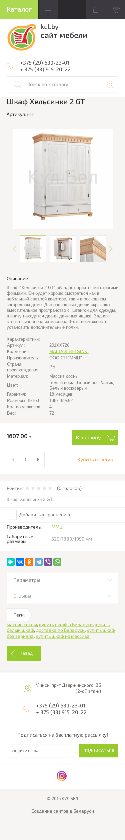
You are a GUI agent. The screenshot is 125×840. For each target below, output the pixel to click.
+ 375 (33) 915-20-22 (45, 69)
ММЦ (57, 527)
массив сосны (22, 625)
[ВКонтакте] (20, 562)
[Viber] (48, 562)
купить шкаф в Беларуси (66, 625)
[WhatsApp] (57, 562)
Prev (14, 249)
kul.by (50, 27)
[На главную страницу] (21, 38)
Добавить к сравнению (44, 515)
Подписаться (98, 750)
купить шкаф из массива (63, 636)
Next (111, 249)
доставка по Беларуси (60, 630)
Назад (26, 653)
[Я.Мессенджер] (11, 562)
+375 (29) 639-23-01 (44, 63)
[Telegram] (39, 562)
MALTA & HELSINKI (69, 351)
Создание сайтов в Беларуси (62, 811)
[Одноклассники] (29, 562)
